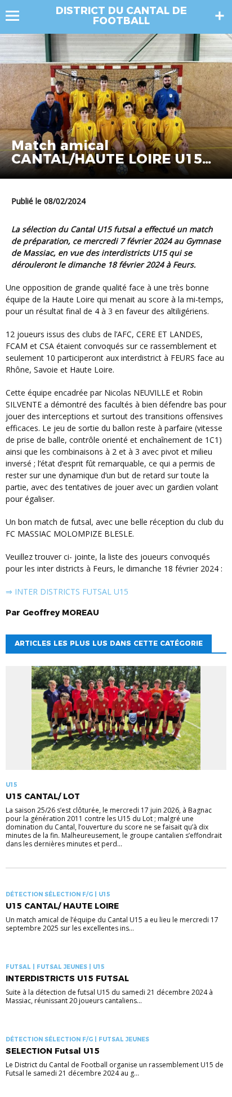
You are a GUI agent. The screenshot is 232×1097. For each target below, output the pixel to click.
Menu (18, 15)
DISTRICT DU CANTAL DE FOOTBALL (121, 15)
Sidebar (219, 15)
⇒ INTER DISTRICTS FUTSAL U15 (67, 591)
